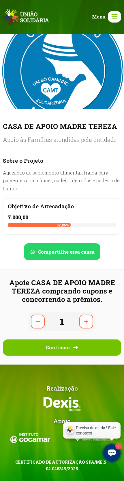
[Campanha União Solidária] (26, 16)
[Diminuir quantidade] (38, 321)
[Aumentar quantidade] (86, 321)
